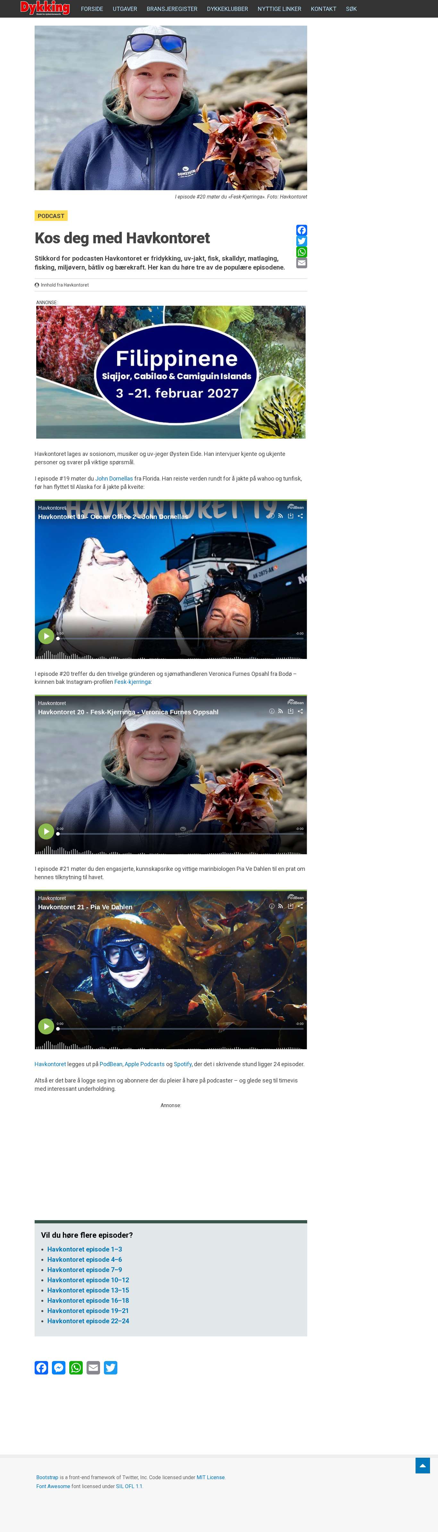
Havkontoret (50, 1064)
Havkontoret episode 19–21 (88, 1311)
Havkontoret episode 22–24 (88, 1321)
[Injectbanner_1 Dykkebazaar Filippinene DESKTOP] (171, 372)
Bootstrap (47, 1477)
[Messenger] (58, 1367)
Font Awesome (53, 1486)
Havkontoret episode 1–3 (84, 1249)
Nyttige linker (279, 8)
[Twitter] (301, 241)
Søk (351, 8)
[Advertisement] (171, 1154)
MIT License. (211, 1477)
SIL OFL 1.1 (129, 1486)
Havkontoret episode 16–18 (88, 1300)
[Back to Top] (423, 1465)
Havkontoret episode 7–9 (84, 1270)
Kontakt (323, 8)
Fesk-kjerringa (132, 681)
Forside (92, 8)
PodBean (111, 1064)
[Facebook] (301, 230)
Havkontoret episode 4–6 (84, 1259)
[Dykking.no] (46, 8)
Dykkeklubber (227, 8)
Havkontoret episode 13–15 (88, 1290)
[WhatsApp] (301, 252)
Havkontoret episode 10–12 (88, 1280)
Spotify (183, 1064)
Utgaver (125, 8)
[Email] (301, 262)
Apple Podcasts (145, 1064)
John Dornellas (114, 478)
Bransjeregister (172, 8)
